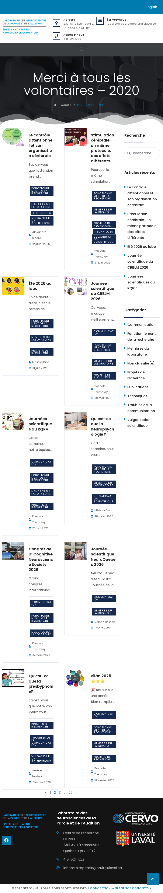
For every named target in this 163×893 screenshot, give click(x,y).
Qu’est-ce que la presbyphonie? (41, 683)
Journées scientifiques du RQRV (40, 424)
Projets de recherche (102, 224)
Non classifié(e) (141, 363)
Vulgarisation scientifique (41, 220)
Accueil (66, 105)
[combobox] (142, 153)
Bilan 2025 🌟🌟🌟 (101, 678)
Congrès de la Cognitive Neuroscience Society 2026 (41, 559)
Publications (138, 387)
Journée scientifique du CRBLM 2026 (102, 291)
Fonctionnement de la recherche (40, 190)
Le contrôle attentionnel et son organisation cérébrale (40, 145)
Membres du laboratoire (41, 206)
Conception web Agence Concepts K (120, 888)
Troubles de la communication (41, 741)
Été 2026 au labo (40, 286)
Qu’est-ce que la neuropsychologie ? (102, 426)
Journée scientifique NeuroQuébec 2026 (103, 556)
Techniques (42, 213)
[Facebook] (6, 840)
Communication (104, 332)
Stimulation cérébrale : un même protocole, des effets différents (102, 147)
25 (71, 792)
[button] (81, 48)
